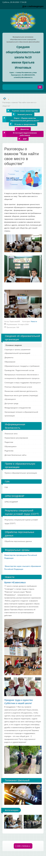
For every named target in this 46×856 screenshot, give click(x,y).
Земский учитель (24, 114)
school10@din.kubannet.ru (23, 77)
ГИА (6, 487)
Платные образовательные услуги (18, 387)
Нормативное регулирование (16, 438)
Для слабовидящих (33, 6)
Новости (34, 321)
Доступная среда (11, 403)
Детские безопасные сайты (15, 455)
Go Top (23, 853)
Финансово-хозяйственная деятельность (21, 391)
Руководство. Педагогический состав (19, 370)
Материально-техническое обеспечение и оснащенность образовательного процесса (22, 376)
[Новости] (4, 98)
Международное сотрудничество (18, 407)
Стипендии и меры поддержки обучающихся (23, 382)
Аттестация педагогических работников (25, 133)
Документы (9, 357)
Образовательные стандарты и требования (22, 366)
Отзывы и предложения (24, 124)
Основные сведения (14, 345)
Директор (24, 129)
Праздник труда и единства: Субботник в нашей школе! (18, 701)
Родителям (9, 450)
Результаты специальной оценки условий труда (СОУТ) (21, 521)
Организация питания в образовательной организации (21, 414)
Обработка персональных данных (18, 541)
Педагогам (9, 442)
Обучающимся (10, 446)
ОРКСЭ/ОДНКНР (11, 501)
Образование (10, 361)
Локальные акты (11, 433)
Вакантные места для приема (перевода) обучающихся (21, 397)
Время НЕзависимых (15, 582)
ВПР (25, 139)
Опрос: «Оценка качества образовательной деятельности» (24, 119)
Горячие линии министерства (25, 110)
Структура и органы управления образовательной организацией (17, 351)
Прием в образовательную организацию (21, 473)
